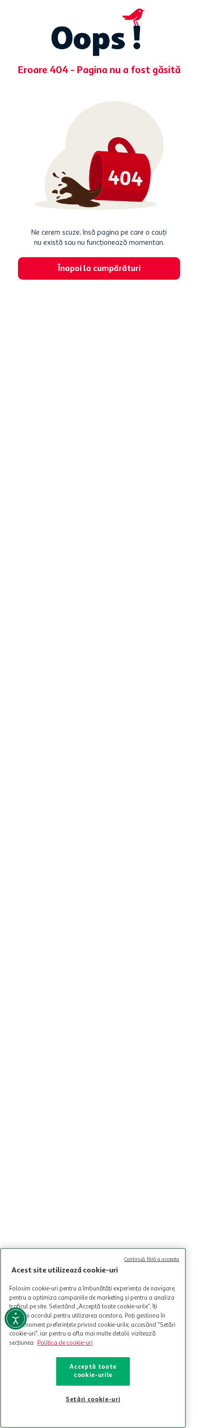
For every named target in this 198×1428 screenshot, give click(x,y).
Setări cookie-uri (93, 1400)
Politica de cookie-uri (65, 1343)
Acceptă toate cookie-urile (93, 1371)
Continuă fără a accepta (152, 1259)
